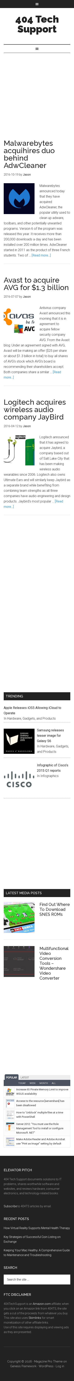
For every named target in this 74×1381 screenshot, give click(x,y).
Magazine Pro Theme (48, 1361)
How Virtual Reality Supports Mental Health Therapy (37, 1228)
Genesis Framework (23, 1366)
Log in (60, 1366)
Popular (11, 1077)
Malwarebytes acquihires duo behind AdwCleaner (29, 154)
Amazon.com (42, 1303)
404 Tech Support (37, 24)
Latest (25, 1077)
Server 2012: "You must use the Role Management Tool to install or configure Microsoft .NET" (39, 1128)
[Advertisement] (37, 92)
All (54, 1083)
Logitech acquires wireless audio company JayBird (35, 409)
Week (33, 1083)
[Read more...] (41, 255)
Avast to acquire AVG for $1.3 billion (36, 284)
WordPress (46, 1366)
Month (43, 1083)
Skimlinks (35, 1317)
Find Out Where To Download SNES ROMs (54, 909)
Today (22, 1083)
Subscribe (10, 1206)
